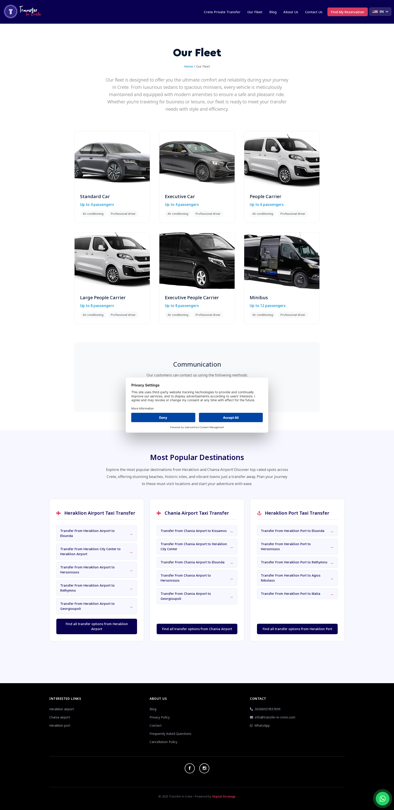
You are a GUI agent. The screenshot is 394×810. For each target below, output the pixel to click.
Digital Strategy (224, 796)
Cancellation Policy (163, 742)
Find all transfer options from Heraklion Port (297, 629)
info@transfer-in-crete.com (275, 717)
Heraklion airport (61, 709)
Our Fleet (254, 12)
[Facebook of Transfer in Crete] (190, 768)
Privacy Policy (160, 717)
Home (188, 66)
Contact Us (313, 12)
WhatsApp (262, 725)
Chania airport (59, 717)
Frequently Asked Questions (170, 733)
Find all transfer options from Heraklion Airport (97, 626)
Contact (156, 725)
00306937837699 (267, 709)
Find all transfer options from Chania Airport (197, 629)
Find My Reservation (347, 12)
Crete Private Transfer (222, 12)
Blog (273, 12)
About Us (290, 12)
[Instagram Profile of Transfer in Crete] (204, 768)
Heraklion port (59, 725)
